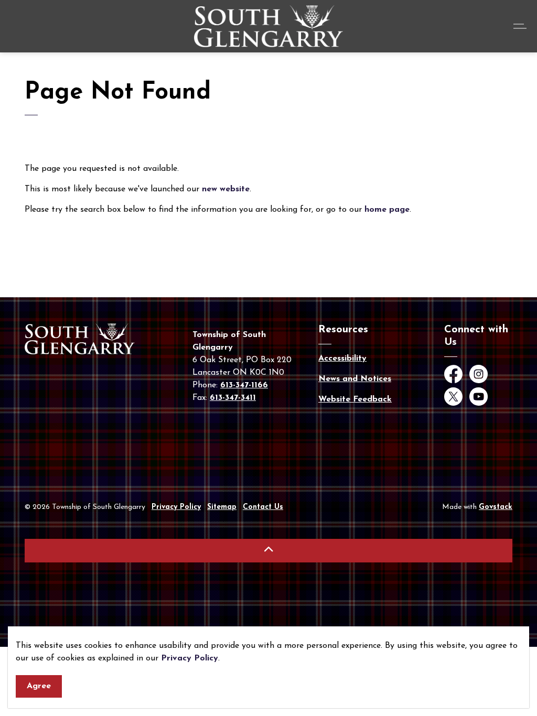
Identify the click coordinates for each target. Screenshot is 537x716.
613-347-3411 (233, 398)
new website (226, 189)
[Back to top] (268, 550)
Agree (39, 686)
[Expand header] (521, 26)
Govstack (495, 507)
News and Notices (354, 379)
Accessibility (342, 358)
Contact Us (263, 507)
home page (387, 209)
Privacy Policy (189, 658)
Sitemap (222, 507)
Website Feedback (355, 399)
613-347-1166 (244, 385)
